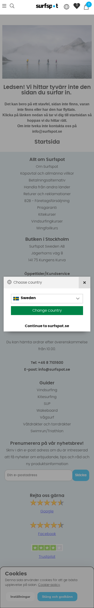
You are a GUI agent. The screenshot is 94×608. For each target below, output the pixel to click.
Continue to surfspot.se (47, 326)
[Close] (84, 282)
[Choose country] (66, 7)
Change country (47, 310)
